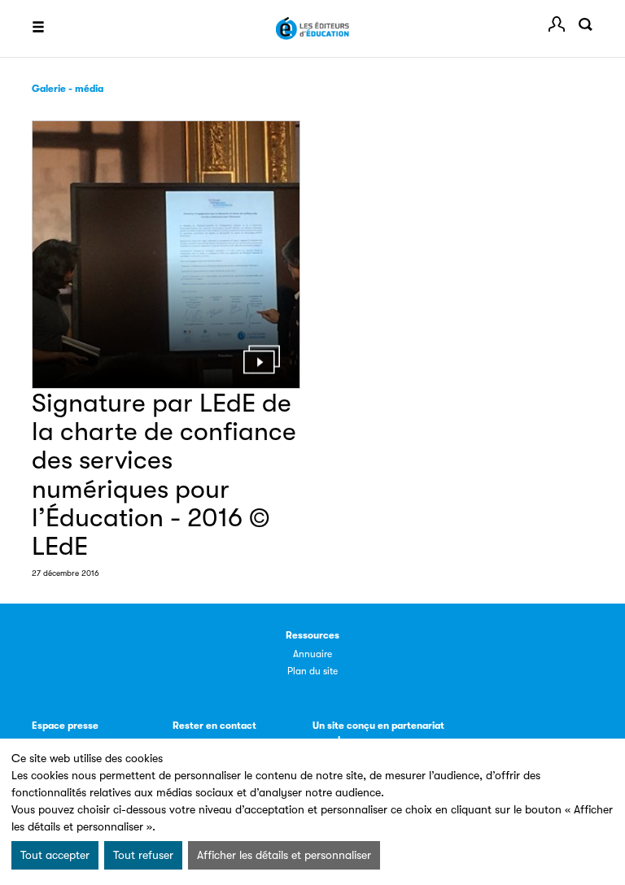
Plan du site (312, 671)
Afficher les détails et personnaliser (284, 854)
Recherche (585, 24)
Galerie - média (67, 88)
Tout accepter (55, 854)
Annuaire (312, 654)
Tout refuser (143, 854)
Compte (557, 24)
